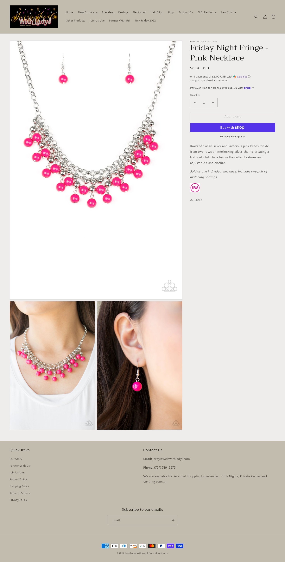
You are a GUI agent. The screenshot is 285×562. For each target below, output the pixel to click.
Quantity (195, 94)
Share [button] (198, 199)
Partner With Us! (20, 465)
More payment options (232, 136)
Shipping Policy (19, 486)
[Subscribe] (173, 520)
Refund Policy (18, 479)
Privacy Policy (18, 500)
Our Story (16, 459)
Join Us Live (17, 472)
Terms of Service (20, 493)
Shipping (195, 80)
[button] (88, 13)
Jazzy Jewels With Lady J (136, 553)
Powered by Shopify (158, 553)
